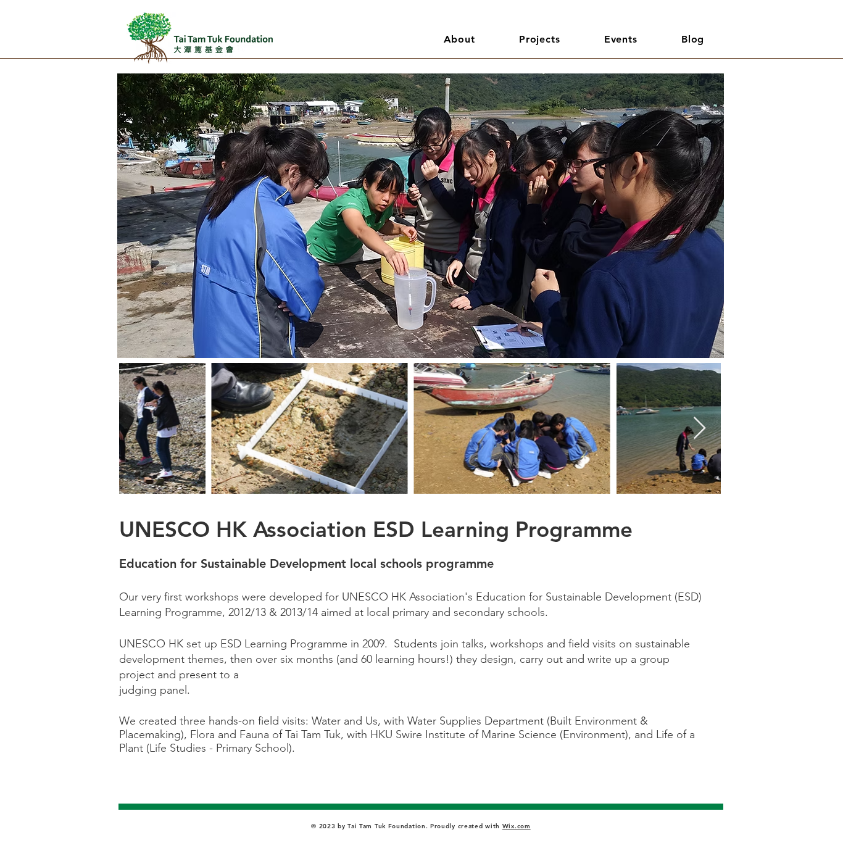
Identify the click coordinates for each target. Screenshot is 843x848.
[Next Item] (699, 429)
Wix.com (516, 826)
